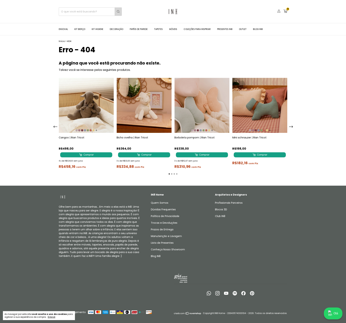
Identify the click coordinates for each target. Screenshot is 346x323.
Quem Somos (159, 203)
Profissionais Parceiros (229, 203)
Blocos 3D (221, 209)
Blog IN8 (258, 29)
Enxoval (63, 29)
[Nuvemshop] (188, 314)
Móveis (173, 29)
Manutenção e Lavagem (166, 236)
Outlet (243, 29)
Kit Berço (79, 29)
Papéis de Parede (139, 29)
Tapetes (158, 29)
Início (62, 41)
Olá (336, 313)
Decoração (116, 29)
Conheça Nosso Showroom (168, 249)
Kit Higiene (97, 29)
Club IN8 (220, 216)
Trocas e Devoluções (164, 223)
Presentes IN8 (224, 29)
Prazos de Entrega (162, 229)
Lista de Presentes (162, 243)
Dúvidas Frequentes (163, 209)
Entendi (51, 317)
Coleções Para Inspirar (197, 29)
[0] (285, 11)
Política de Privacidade (165, 216)
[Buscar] (118, 11)
